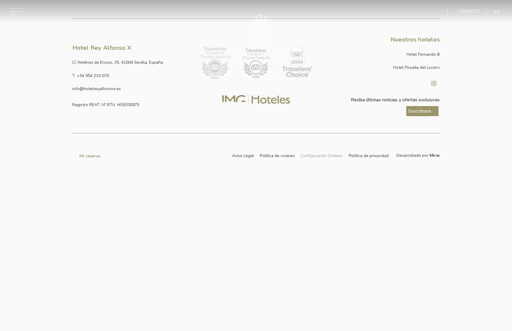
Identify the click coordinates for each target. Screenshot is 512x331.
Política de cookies (277, 156)
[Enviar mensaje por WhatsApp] (438, 11)
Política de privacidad (369, 156)
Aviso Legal (243, 156)
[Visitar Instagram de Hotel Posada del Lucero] (434, 83)
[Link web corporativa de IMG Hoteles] (256, 99)
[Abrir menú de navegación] (16, 11)
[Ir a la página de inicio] (260, 46)
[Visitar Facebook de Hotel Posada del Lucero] (419, 83)
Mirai (435, 155)
